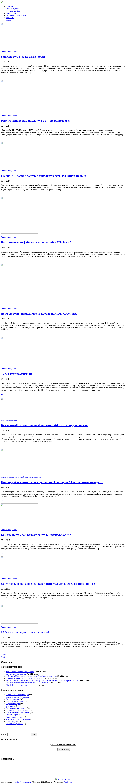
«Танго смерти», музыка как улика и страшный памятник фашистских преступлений (42, 680)
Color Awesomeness (23, 782)
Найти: (4, 734)
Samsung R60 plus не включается (23, 56)
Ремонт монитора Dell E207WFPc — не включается (35, 120)
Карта (8, 20)
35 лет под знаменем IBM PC (20, 373)
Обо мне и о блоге (13, 11)
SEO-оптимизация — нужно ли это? (25, 632)
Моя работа (11, 13)
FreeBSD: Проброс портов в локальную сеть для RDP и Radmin (43, 175)
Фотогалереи (11, 721)
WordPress (68, 782)
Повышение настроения (16, 708)
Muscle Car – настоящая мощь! (19, 685)
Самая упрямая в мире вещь (18, 712)
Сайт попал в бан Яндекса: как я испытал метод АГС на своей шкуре (48, 583)
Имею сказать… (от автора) (17, 697)
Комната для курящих (15, 701)
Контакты (10, 18)
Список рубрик (12, 9)
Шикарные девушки (14, 724)
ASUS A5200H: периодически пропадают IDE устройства (39, 313)
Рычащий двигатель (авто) (17, 710)
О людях (9, 706)
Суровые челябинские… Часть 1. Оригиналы (25, 678)
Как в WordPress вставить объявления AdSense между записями (44, 425)
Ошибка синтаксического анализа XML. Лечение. (27, 683)
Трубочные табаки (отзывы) (18, 719)
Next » (3, 657)
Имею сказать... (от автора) (12, 477)
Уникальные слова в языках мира (20, 672)
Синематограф (12, 715)
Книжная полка (12, 699)
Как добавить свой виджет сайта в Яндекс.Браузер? (36, 534)
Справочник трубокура (16, 15)
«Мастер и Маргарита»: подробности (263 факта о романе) (31, 676)
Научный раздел (13, 704)
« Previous (5, 655)
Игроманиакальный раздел (17, 695)
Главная (9, 6)
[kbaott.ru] (63, 2)
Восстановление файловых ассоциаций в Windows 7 (36, 242)
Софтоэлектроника (9, 51)
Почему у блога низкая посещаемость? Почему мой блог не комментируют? (52, 482)
